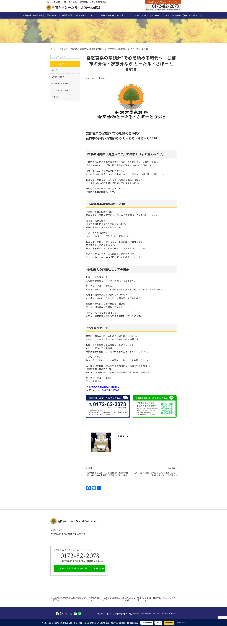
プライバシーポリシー (105, 614)
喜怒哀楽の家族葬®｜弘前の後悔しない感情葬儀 (47, 15)
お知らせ (102, 78)
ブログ (54, 70)
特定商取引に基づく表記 (123, 614)
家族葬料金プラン (85, 15)
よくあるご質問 (138, 15)
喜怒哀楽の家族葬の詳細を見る (104, 386)
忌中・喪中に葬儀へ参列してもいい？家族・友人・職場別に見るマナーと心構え (155, 474)
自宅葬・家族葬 (57, 76)
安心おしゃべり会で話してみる (104, 390)
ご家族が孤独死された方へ (112, 15)
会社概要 (154, 15)
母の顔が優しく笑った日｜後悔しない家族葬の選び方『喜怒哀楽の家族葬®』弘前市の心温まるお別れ (107, 474)
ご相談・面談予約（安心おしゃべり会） (184, 15)
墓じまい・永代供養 (59, 90)
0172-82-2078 (165, 6)
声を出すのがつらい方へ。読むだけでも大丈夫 (82, 568)
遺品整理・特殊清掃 (59, 83)
